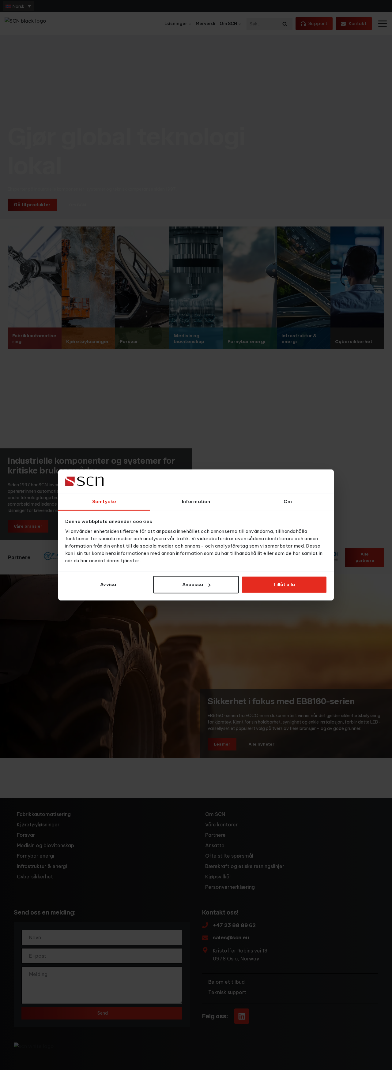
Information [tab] (196, 501)
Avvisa (108, 584)
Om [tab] (288, 501)
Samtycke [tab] (104, 501)
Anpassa (192, 584)
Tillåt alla (284, 584)
